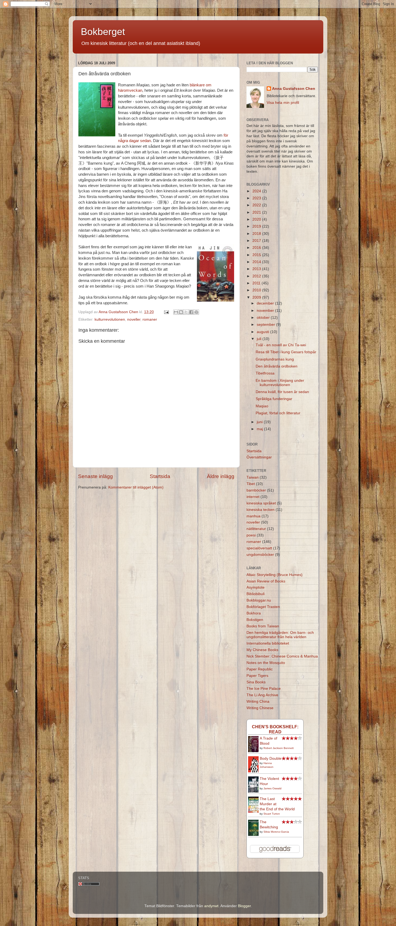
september (266, 325)
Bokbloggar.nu (258, 600)
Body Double (271, 759)
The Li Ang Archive (262, 695)
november (266, 311)
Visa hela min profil (283, 103)
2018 (257, 234)
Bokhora (253, 613)
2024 (257, 191)
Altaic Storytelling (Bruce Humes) (274, 575)
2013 (257, 269)
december (266, 303)
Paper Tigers (257, 676)
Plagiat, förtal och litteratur (278, 413)
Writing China (257, 701)
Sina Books (256, 682)
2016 (257, 248)
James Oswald (272, 788)
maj (260, 429)
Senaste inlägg (95, 476)
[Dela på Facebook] (191, 312)
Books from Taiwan (262, 626)
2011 (257, 283)
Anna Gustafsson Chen (293, 89)
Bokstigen (254, 620)
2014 (257, 262)
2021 (257, 212)
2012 (257, 276)
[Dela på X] (186, 312)
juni (260, 422)
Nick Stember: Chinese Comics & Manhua (282, 656)
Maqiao (262, 406)
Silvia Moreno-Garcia (276, 831)
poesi (251, 535)
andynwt (211, 906)
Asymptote (255, 587)
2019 (257, 226)
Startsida (160, 476)
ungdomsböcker (260, 555)
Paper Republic (259, 669)
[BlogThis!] (181, 312)
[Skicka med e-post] (176, 312)
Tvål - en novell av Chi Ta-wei (281, 345)
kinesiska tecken (260, 510)
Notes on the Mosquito (265, 663)
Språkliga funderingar (274, 399)
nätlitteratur (256, 529)
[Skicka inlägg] (166, 312)
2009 (257, 297)
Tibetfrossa (265, 373)
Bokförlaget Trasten (263, 607)
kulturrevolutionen (110, 319)
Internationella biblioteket (267, 643)
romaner (150, 319)
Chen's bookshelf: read (275, 729)
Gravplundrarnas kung (275, 359)
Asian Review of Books (265, 581)
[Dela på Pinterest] (196, 312)
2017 (257, 241)
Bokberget (103, 31)
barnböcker (256, 490)
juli (259, 339)
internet (252, 497)
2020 (257, 219)
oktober (264, 318)
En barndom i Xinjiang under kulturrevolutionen (280, 383)
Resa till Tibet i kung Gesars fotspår (286, 352)
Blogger (244, 906)
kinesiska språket (261, 503)
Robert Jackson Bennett (278, 748)
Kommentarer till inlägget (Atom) (136, 487)
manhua (253, 516)
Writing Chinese (259, 708)
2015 (257, 255)
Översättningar (259, 457)
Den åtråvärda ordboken (276, 366)
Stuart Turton (271, 813)
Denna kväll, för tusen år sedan (282, 392)
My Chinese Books (262, 650)
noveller (133, 319)
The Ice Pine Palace (263, 689)
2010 (257, 290)
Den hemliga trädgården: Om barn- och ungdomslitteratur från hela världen (280, 635)
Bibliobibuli (255, 594)
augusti (263, 332)
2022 (257, 205)
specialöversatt (259, 548)
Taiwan (252, 477)
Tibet (250, 484)
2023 (257, 198)
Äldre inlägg (220, 476)
